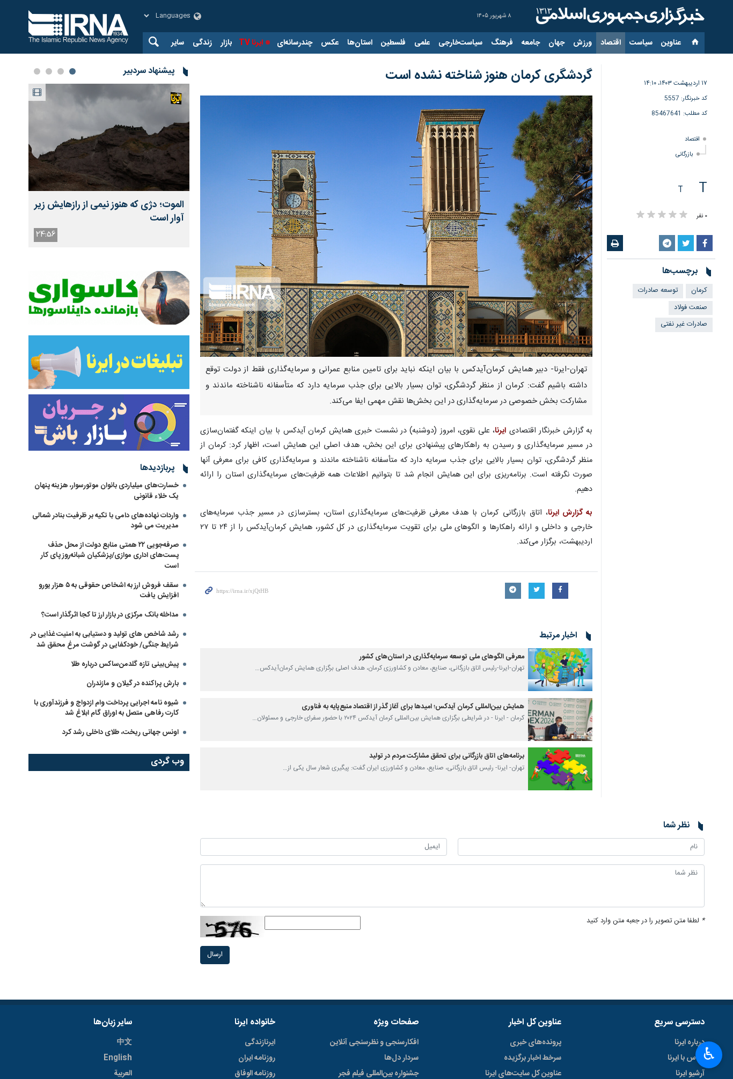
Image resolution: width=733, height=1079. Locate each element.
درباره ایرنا (690, 1042)
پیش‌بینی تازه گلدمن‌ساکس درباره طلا (125, 664)
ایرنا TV (251, 42)
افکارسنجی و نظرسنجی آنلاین (374, 1042)
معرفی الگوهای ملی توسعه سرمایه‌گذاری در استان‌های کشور (442, 657)
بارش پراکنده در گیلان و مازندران (132, 683)
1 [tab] (72, 71)
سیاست (641, 42)
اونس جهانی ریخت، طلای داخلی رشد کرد (120, 732)
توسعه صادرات (658, 290)
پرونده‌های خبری (535, 1042)
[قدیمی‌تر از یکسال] (560, 669)
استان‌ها (359, 42)
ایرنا (619, 16)
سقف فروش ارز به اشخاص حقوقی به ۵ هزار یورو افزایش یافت (109, 590)
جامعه (531, 42)
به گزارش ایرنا (570, 513)
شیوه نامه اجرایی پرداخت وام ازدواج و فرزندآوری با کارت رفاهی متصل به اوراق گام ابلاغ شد (106, 708)
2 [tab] (60, 71)
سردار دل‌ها (401, 1058)
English (118, 1058)
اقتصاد (610, 42)
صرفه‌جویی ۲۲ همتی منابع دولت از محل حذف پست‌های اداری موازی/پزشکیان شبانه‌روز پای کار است (110, 555)
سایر (177, 42)
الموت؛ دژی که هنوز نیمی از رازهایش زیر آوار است (109, 211)
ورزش (582, 42)
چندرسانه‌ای (294, 42)
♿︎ (709, 1053)
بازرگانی (684, 154)
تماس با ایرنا (686, 1058)
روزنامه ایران (256, 1058)
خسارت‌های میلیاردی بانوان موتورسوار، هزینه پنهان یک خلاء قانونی (106, 491)
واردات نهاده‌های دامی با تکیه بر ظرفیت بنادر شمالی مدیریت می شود (105, 521)
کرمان (699, 290)
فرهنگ (502, 42)
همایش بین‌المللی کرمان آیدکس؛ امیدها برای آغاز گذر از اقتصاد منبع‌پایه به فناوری (413, 707)
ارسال (215, 954)
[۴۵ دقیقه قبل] (108, 137)
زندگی (202, 42)
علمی (422, 42)
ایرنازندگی (260, 1042)
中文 (124, 1042)
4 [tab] (37, 71)
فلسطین (393, 42)
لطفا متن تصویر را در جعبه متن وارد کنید (646, 921)
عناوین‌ (671, 42)
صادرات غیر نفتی (684, 324)
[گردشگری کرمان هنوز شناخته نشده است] (396, 226)
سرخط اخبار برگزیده (532, 1058)
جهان (556, 42)
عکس (330, 42)
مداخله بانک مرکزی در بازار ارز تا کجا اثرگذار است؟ (110, 615)
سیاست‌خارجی (460, 42)
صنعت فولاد (690, 307)
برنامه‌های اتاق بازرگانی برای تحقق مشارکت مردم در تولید (446, 756)
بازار (226, 42)
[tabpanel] (108, 165)
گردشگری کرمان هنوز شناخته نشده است (488, 75)
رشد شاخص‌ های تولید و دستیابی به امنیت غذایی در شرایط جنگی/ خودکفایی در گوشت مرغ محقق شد (105, 639)
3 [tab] (49, 71)
